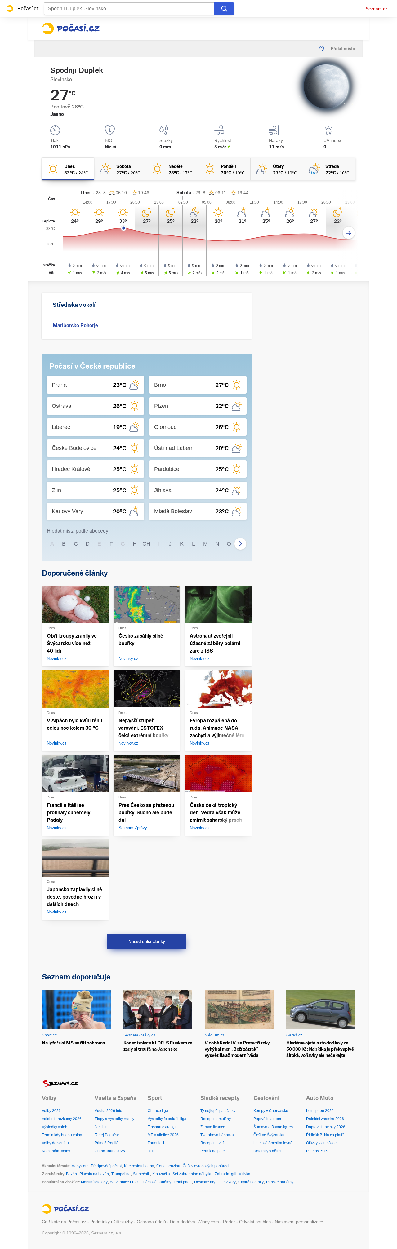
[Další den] (348, 232)
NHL (151, 1151)
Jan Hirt (101, 1127)
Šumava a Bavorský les (273, 1127)
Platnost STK (317, 1151)
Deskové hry (205, 1182)
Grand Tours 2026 (110, 1151)
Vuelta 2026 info (108, 1111)
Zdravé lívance (212, 1127)
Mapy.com (79, 1166)
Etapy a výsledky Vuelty (114, 1119)
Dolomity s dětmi (267, 1151)
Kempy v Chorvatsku (270, 1111)
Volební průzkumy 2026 (62, 1119)
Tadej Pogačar (107, 1135)
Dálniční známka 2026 (325, 1119)
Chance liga (158, 1111)
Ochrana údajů (151, 1221)
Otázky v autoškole (322, 1143)
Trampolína (121, 1174)
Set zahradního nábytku (192, 1174)
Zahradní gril (225, 1174)
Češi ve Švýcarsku (268, 1135)
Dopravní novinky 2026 (325, 1127)
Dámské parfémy (157, 1182)
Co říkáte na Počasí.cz (64, 1221)
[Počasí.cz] (71, 28)
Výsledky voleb (54, 1127)
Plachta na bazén (94, 1174)
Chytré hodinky (251, 1182)
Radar (229, 1221)
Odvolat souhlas (255, 1221)
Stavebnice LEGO (125, 1182)
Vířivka (244, 1174)
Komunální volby (56, 1151)
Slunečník (141, 1174)
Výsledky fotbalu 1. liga (167, 1119)
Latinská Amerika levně (272, 1143)
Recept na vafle (213, 1143)
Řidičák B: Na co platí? (325, 1135)
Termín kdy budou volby (62, 1135)
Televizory (227, 1182)
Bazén (71, 1174)
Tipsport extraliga (162, 1127)
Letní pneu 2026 (320, 1111)
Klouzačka (161, 1174)
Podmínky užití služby (111, 1221)
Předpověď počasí (106, 1166)
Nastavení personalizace (299, 1221)
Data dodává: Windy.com (194, 1221)
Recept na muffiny (215, 1119)
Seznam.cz (376, 8)
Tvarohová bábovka (217, 1135)
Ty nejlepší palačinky (217, 1111)
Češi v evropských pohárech (206, 1166)
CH (146, 544)
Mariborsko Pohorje (75, 325)
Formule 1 (156, 1143)
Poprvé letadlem (267, 1119)
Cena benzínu (168, 1166)
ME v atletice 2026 (163, 1135)
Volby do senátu (55, 1143)
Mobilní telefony (94, 1182)
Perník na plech (213, 1151)
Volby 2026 (51, 1111)
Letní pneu (183, 1182)
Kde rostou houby (139, 1166)
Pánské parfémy (279, 1182)
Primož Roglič (106, 1143)
